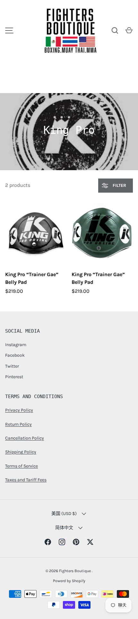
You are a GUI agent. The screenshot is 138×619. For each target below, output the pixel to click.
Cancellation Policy (24, 438)
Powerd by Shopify (69, 581)
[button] (129, 30)
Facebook (15, 355)
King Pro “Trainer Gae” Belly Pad (31, 278)
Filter (118, 185)
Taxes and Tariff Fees (26, 480)
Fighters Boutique (75, 571)
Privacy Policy (19, 410)
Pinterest (14, 376)
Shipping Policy (20, 452)
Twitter (12, 366)
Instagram (15, 344)
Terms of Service (21, 466)
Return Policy (18, 424)
